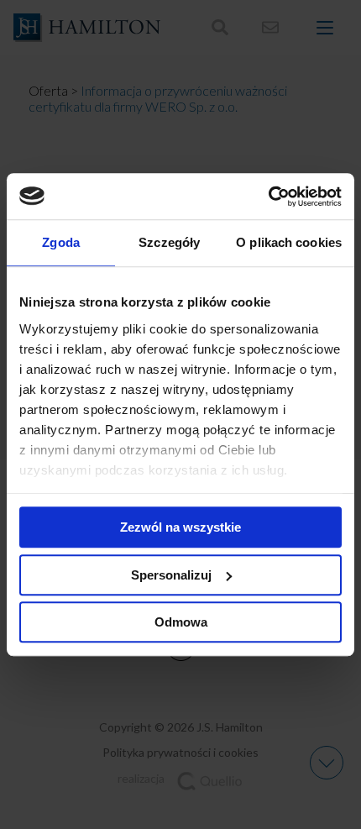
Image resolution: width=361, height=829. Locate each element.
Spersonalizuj (171, 575)
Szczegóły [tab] (169, 242)
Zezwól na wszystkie (180, 527)
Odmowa (180, 622)
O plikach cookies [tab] (289, 242)
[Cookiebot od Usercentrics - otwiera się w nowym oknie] (268, 196)
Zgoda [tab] (61, 242)
